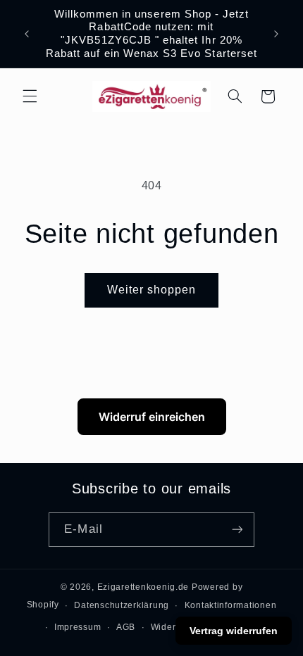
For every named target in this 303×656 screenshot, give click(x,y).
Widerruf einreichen (152, 417)
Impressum (77, 627)
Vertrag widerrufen (234, 630)
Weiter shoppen (152, 290)
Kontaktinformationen (231, 605)
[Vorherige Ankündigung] (26, 33)
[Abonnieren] (237, 529)
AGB (125, 627)
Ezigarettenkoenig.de (143, 587)
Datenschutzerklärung (121, 605)
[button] (29, 96)
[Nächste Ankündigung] (276, 33)
